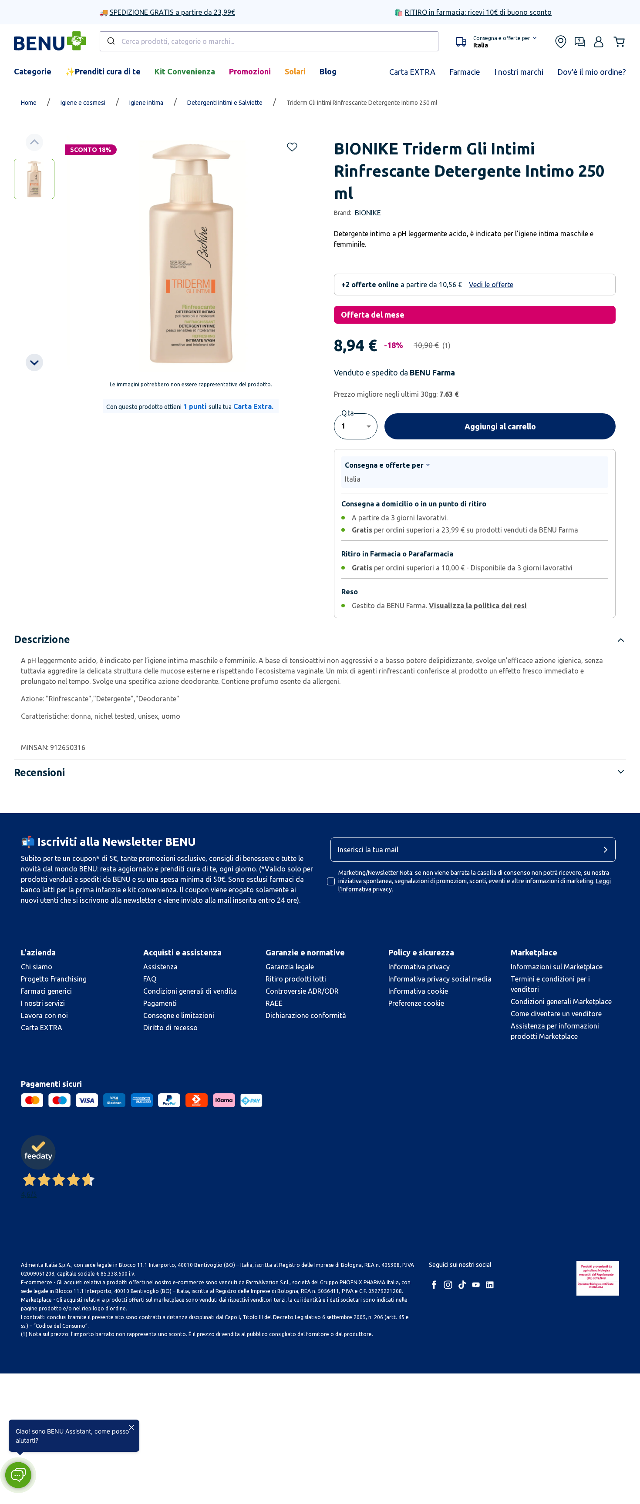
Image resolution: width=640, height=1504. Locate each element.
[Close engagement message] (131, 1427)
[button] (18, 1475)
